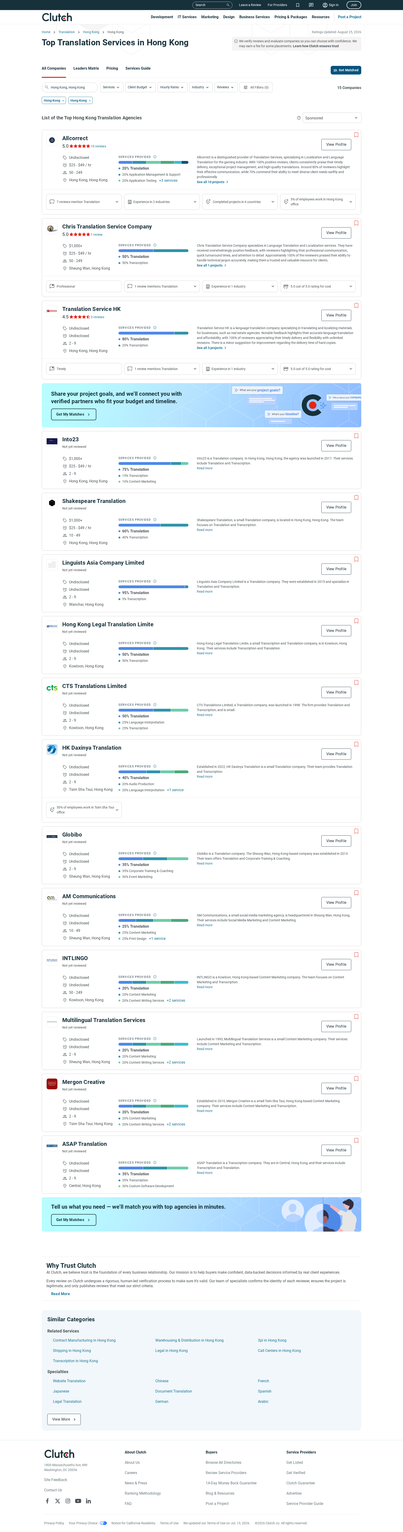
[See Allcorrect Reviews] (79, 146)
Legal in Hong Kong (171, 1350)
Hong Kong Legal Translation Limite (107, 624)
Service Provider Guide (304, 1503)
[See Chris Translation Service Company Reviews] (79, 234)
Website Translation (69, 1381)
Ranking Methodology (143, 1493)
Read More (60, 1294)
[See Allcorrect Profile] (52, 140)
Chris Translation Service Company (107, 226)
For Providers (277, 5)
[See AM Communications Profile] (52, 898)
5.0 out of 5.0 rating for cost (311, 286)
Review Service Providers (226, 1473)
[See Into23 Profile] (52, 441)
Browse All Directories (223, 1462)
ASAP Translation (84, 1144)
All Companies (54, 68)
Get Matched (348, 70)
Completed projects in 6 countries (237, 202)
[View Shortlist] (297, 5)
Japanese (61, 1391)
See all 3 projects (209, 348)
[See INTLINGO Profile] (52, 960)
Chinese (161, 1381)
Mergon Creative (83, 1082)
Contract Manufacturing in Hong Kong (84, 1340)
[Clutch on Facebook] (47, 1501)
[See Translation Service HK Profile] (52, 311)
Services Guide (138, 68)
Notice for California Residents (133, 1523)
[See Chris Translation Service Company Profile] (52, 228)
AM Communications (89, 896)
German (161, 1401)
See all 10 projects (210, 182)
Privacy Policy (54, 1523)
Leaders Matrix (86, 68)
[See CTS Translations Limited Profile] (52, 688)
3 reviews (97, 317)
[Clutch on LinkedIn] (88, 1501)
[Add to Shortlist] (356, 135)
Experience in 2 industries (151, 202)
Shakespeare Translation (94, 501)
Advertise (294, 1493)
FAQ (128, 1503)
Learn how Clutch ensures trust (316, 46)
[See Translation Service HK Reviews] (79, 316)
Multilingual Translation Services (104, 1020)
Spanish (264, 1391)
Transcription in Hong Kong (75, 1361)
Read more (204, 468)
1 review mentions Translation (156, 286)
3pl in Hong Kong (272, 1340)
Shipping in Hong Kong (72, 1350)
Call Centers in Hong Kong (279, 1350)
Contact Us (53, 1490)
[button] (112, 87)
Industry (198, 87)
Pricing (112, 68)
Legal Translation (67, 1401)
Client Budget (137, 87)
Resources (321, 17)
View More (61, 1419)
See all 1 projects (209, 265)
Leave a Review (250, 5)
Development (162, 17)
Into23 (70, 439)
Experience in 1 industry (229, 286)
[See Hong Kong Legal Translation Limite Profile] (52, 626)
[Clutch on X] (57, 1501)
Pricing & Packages (290, 17)
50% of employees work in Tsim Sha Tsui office (85, 809)
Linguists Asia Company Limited (103, 562)
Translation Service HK (91, 309)
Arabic (263, 1401)
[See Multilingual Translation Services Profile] (52, 1022)
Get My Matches (70, 414)
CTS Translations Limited (94, 686)
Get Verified (295, 1473)
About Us (132, 1462)
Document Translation (173, 1391)
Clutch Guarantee (300, 1483)
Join (354, 5)
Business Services (254, 17)
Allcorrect (75, 138)
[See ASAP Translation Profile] (52, 1145)
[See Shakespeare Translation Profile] (52, 503)
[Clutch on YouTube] (78, 1501)
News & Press (136, 1483)
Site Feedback (55, 1480)
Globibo (72, 834)
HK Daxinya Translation (91, 748)
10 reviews (98, 146)
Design (229, 17)
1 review (97, 234)
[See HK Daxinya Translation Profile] (52, 749)
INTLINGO (75, 958)
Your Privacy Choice (83, 1523)
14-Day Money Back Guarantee (231, 1483)
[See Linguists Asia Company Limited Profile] (52, 564)
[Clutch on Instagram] (68, 1501)
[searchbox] (70, 87)
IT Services (187, 17)
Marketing (210, 17)
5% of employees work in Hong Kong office (317, 201)
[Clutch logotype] (57, 17)
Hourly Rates (169, 87)
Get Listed (294, 1462)
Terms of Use (169, 1523)
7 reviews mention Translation (78, 202)
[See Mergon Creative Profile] (52, 1084)
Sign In (334, 5)
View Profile (336, 144)
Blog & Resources (220, 1493)
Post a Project (349, 17)
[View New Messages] (311, 5)
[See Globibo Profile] (52, 836)
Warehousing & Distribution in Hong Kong (189, 1340)
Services (109, 87)
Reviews (223, 87)
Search (200, 5)
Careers (131, 1473)
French (263, 1381)
